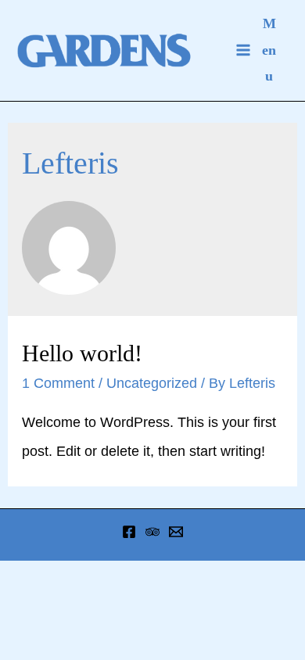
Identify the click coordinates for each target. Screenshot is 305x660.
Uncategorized (151, 383)
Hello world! (82, 353)
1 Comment (58, 383)
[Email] (176, 532)
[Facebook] (129, 532)
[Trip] (152, 532)
